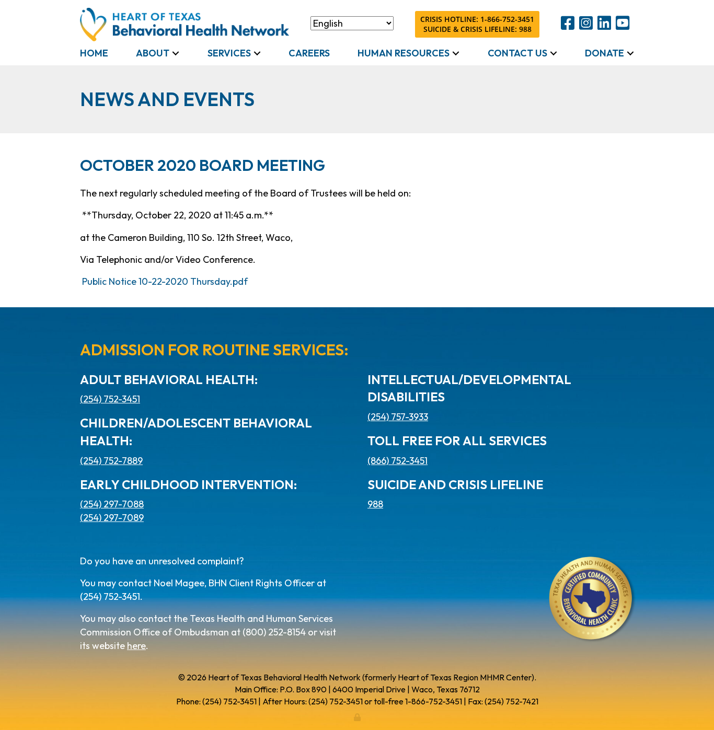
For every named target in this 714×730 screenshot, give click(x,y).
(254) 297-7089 (112, 518)
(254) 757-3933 (397, 417)
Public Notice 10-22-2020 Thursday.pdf (165, 281)
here (136, 646)
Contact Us (517, 53)
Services (229, 53)
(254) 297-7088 (112, 504)
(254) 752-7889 (111, 461)
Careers (309, 53)
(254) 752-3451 (110, 399)
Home (94, 53)
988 (375, 504)
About (152, 53)
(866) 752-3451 (397, 461)
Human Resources (404, 53)
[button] (175, 53)
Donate (604, 53)
